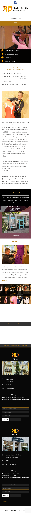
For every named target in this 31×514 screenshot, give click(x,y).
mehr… (4, 280)
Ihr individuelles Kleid (11, 54)
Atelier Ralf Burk (15, 9)
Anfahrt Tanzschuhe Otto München (15, 345)
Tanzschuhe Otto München (15, 207)
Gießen (15, 359)
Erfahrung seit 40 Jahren (12, 50)
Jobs (6, 510)
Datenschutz (22, 510)
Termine (15, 193)
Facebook (15, 2)
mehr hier (15, 235)
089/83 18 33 (9, 461)
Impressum (13, 510)
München (15, 435)
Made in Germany (10, 61)
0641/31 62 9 (17, 18)
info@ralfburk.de (10, 388)
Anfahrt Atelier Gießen (15, 324)
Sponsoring (8, 57)
